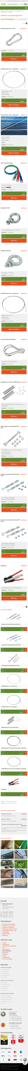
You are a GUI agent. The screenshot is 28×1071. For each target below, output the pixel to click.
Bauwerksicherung (6, 999)
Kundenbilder (5, 932)
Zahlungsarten (5, 944)
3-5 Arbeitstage (9, 501)
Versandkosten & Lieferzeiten (9, 946)
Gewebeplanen (5, 975)
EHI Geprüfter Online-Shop (15, 1023)
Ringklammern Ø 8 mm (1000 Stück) (10, 382)
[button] (25, 1)
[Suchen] (22, 4)
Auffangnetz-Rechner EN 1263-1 (9, 929)
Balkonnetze (5, 988)
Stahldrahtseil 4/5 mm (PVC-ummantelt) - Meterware (13, 748)
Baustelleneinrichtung (7, 997)
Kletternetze (5, 971)
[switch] (25, 1064)
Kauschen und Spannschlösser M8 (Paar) (10, 475)
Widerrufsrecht (6, 949)
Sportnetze (4, 986)
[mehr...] (4, 990)
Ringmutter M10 (5, 208)
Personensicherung (6, 995)
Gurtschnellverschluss (7, 163)
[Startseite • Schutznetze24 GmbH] (3, 3)
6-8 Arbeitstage (9, 96)
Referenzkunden (6, 933)
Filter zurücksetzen (23, 19)
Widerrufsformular (6, 950)
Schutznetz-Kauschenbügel (8, 339)
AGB (3, 947)
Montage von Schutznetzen (8, 925)
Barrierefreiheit (6, 957)
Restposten (5, 935)
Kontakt (4, 942)
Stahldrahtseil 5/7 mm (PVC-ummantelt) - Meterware (13, 768)
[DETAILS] (14, 57)
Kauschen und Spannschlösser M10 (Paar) (10, 520)
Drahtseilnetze (5, 973)
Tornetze (4, 977)
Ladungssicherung (6, 1001)
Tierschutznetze (6, 984)
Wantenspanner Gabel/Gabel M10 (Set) (10, 427)
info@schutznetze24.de (7, 916)
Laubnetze (4, 982)
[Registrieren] (15, 1)
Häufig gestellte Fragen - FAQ (9, 930)
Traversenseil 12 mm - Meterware (10, 115)
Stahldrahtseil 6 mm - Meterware (10, 293)
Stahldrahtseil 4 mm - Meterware (10, 69)
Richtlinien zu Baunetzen (8, 927)
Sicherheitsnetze (6, 969)
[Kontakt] (10, 1)
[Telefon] (8, 1)
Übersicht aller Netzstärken (8, 924)
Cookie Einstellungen (7, 959)
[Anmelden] (13, 1)
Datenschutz (5, 952)
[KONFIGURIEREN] (14, 103)
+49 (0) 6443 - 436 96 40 (7, 912)
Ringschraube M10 (6, 250)
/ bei (12, 1013)
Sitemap (4, 955)
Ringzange (3, 565)
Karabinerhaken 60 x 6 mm (8, 28)
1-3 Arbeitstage (9, 50)
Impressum (5, 954)
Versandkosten (14, 801)
